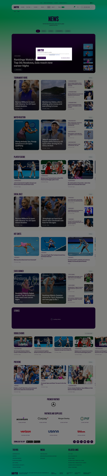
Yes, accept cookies (41, 57)
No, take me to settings (65, 57)
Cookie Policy (52, 54)
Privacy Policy (57, 54)
